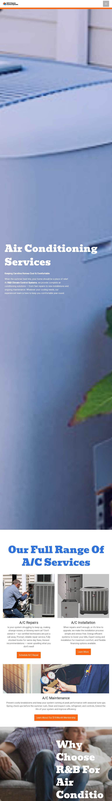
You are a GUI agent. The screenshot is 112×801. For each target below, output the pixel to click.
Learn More (83, 652)
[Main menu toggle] (106, 4)
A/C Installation (83, 622)
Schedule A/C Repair (28, 655)
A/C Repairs (28, 622)
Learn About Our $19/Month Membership (56, 717)
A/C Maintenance (56, 698)
